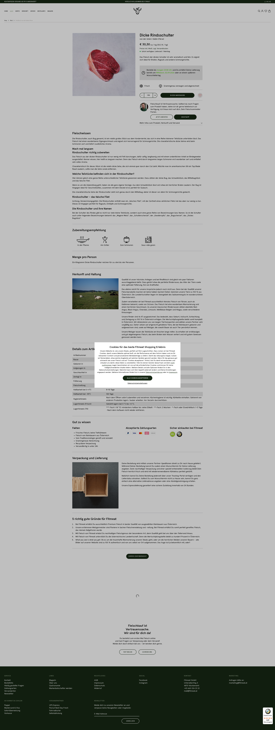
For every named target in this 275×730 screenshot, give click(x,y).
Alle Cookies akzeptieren (137, 378)
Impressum (173, 372)
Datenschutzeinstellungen (137, 383)
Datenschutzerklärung (154, 372)
